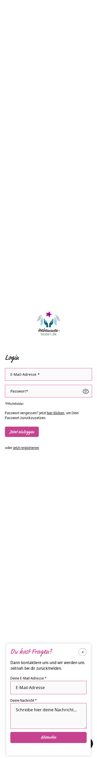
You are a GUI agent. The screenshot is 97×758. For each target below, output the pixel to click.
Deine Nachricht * (23, 700)
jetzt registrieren (26, 447)
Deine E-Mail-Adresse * (28, 678)
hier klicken (55, 412)
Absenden (48, 737)
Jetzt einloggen (21, 432)
